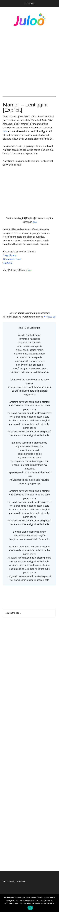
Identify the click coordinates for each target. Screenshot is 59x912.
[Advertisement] (29, 61)
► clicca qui (50, 317)
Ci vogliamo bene (12, 259)
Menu (31, 3)
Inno (5, 131)
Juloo (29, 19)
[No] (55, 903)
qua (34, 222)
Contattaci (21, 881)
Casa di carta (9, 255)
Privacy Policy (9, 881)
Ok (30, 908)
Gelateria (7, 263)
